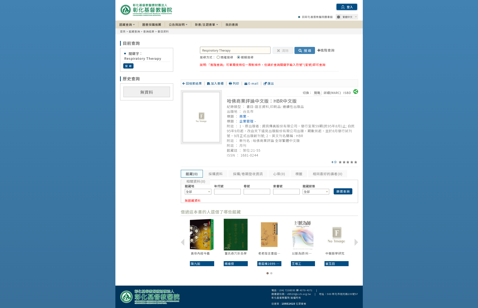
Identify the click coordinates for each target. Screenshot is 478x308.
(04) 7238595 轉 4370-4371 (296, 290)
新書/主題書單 (205, 24)
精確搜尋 (227, 57)
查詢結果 (148, 31)
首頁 (123, 31)
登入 (350, 7)
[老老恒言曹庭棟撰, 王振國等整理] (269, 234)
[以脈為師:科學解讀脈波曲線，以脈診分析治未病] (303, 234)
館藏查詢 (125, 24)
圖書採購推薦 (151, 24)
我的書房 (232, 24)
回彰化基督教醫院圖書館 (317, 17)
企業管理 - (247, 121)
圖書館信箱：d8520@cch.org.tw (291, 294)
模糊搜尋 (247, 57)
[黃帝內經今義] (202, 234)
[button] (267, 273)
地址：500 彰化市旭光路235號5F (338, 294)
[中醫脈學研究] (337, 234)
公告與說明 (177, 24)
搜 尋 (128, 66)
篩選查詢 (343, 191)
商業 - (244, 116)
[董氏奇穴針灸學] (236, 234)
